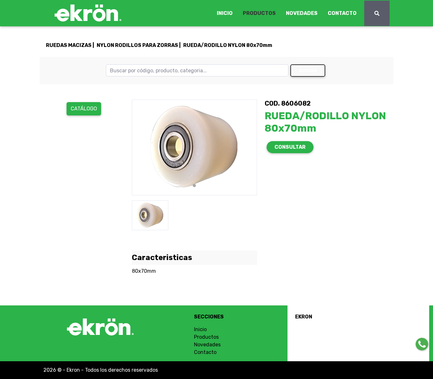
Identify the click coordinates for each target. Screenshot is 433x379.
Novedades (207, 345)
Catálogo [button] (84, 109)
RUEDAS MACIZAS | (70, 45)
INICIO (225, 13)
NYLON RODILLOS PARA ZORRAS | (139, 45)
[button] (141, 147)
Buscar (308, 70)
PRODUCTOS (259, 13)
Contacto (205, 352)
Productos (206, 337)
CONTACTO (342, 13)
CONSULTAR (290, 147)
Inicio (200, 329)
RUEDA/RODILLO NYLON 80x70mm (227, 45)
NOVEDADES (302, 13)
